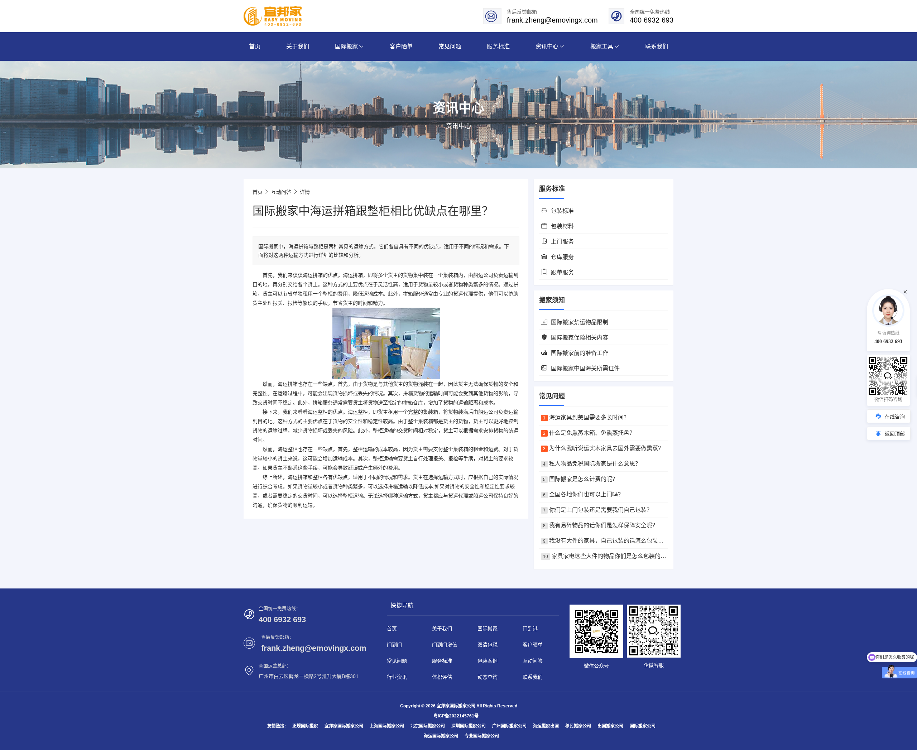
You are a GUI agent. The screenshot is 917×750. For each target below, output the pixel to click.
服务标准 (442, 661)
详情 (305, 192)
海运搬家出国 (546, 726)
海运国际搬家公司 (441, 736)
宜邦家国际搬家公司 (344, 726)
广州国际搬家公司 (509, 726)
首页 (258, 192)
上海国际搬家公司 (387, 726)
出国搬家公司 (610, 726)
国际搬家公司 (643, 726)
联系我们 (533, 677)
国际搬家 (487, 628)
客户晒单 (533, 645)
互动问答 (281, 192)
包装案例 (487, 661)
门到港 (530, 628)
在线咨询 (895, 416)
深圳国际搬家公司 (468, 726)
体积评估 (442, 677)
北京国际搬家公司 (428, 726)
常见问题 (397, 661)
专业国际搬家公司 (482, 736)
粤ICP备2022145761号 (456, 715)
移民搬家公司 (578, 726)
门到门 (394, 645)
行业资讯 (397, 677)
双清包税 (487, 645)
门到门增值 (444, 645)
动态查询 (487, 677)
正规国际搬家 (305, 726)
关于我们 (442, 628)
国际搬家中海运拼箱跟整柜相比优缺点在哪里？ (373, 211)
